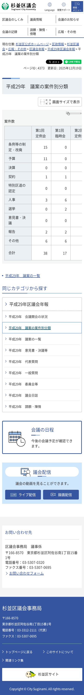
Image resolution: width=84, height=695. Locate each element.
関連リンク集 (14, 660)
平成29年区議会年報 (61, 49)
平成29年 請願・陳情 (25, 406)
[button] (49, 6)
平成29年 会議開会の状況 (28, 316)
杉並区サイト (48, 673)
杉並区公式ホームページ (32, 44)
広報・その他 (17, 49)
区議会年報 (36, 49)
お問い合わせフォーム (26, 573)
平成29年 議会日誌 (23, 395)
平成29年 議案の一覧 (22, 275)
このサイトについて (59, 652)
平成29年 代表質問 (23, 361)
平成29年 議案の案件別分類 (30, 327)
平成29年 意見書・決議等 (28, 350)
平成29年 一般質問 (23, 372)
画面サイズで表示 (66, 101)
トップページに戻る (19, 652)
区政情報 (58, 44)
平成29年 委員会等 (23, 384)
